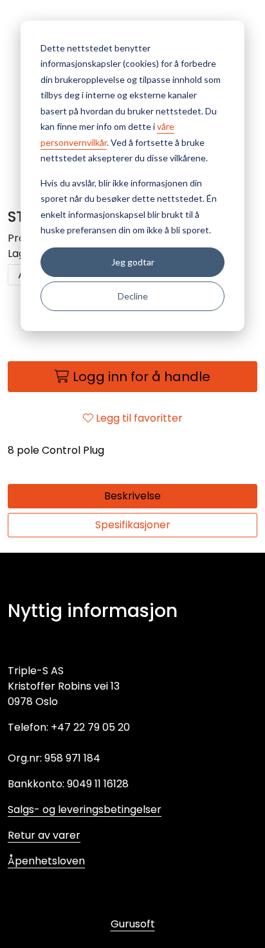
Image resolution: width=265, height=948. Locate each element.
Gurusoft (133, 924)
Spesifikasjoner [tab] (132, 524)
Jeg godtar (132, 261)
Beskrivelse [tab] (132, 495)
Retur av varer (44, 835)
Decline (133, 296)
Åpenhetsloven (46, 861)
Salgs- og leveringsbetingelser (84, 809)
